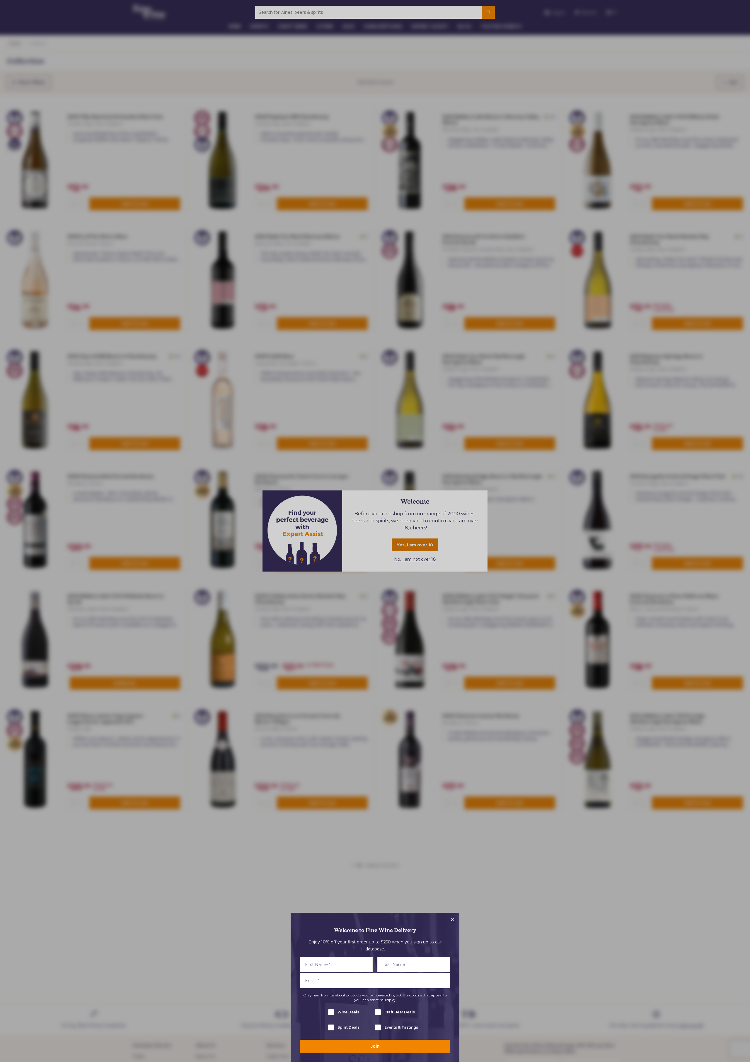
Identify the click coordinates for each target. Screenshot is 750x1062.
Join (375, 1046)
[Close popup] (452, 920)
